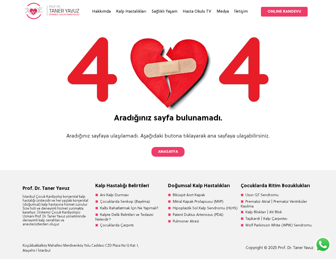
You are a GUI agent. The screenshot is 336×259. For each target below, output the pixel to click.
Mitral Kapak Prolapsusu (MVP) (198, 202)
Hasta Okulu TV (197, 11)
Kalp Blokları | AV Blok (263, 212)
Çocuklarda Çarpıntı (117, 225)
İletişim (241, 11)
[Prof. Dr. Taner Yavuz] (51, 18)
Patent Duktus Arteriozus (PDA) (198, 215)
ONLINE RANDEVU (284, 11)
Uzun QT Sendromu (262, 195)
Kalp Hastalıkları (131, 11)
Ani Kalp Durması (114, 195)
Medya (223, 11)
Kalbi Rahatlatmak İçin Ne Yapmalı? (129, 208)
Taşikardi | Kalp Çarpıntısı (266, 219)
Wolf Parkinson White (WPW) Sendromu (278, 225)
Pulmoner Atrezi (186, 222)
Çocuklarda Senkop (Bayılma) (125, 202)
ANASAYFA (168, 152)
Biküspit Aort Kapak (189, 195)
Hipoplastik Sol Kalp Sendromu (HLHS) (205, 208)
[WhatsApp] (323, 245)
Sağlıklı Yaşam (164, 11)
